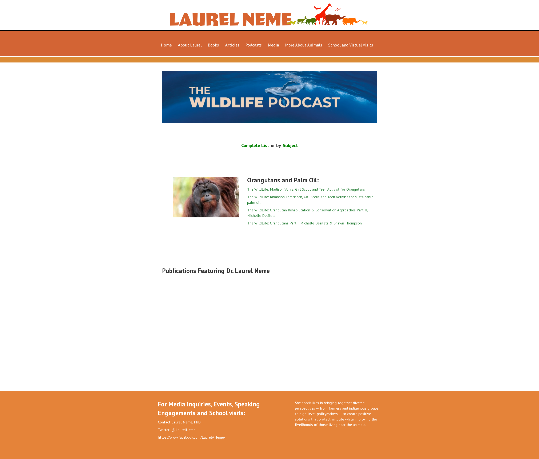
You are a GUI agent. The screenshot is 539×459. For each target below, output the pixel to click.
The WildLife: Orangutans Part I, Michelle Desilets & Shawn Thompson (304, 223)
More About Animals (303, 45)
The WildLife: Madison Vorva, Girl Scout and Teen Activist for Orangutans (306, 189)
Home (166, 45)
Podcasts (253, 45)
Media (273, 45)
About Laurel (190, 45)
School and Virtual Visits (350, 45)
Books (213, 45)
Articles (232, 45)
